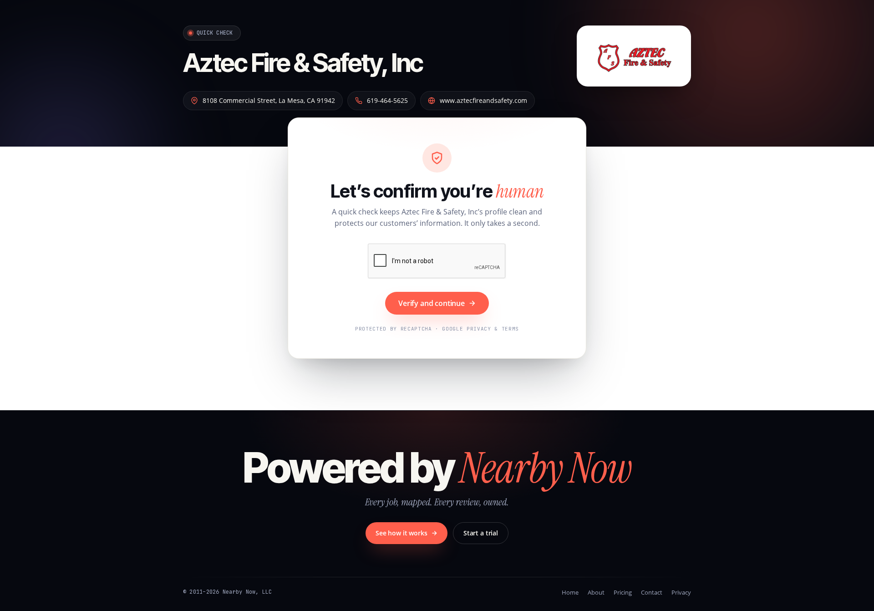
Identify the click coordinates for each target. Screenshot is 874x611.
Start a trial (480, 533)
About (596, 592)
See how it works (401, 533)
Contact (651, 592)
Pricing (623, 592)
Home (570, 592)
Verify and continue (431, 303)
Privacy (681, 592)
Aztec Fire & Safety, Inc (303, 62)
